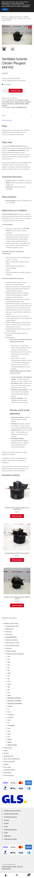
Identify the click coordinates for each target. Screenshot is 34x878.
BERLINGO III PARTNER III (15, 703)
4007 (9, 687)
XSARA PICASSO (19, 103)
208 (8, 670)
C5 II (9, 731)
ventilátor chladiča (11, 651)
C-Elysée (10, 706)
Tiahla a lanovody (9, 775)
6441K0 (8, 107)
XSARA (9, 742)
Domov (6, 16)
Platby (6, 833)
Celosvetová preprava (10, 817)
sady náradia (7, 772)
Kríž (9, 736)
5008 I (9, 695)
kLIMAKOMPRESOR (11, 637)
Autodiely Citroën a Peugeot (12, 810)
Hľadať (17, 875)
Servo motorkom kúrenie (12, 645)
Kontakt (6, 823)
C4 (8, 723)
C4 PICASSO (11, 725)
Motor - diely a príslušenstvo (12, 759)
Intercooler (9, 631)
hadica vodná (9, 629)
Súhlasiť (5, 9)
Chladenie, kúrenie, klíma (15, 16)
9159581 (13, 107)
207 (8, 667)
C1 (8, 709)
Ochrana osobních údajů (11, 814)
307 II (9, 681)
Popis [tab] (3, 115)
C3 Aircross (11, 714)
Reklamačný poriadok (10, 839)
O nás (6, 826)
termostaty (9, 648)
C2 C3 (9, 712)
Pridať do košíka (15, 91)
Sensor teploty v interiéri (12, 642)
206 (15, 18)
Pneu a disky (7, 767)
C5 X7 (9, 734)
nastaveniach (25, 6)
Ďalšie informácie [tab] (7, 120)
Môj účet (5, 875)
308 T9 (9, 684)
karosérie (6, 753)
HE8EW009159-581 (21, 107)
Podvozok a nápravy (9, 770)
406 (8, 689)
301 (8, 676)
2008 (9, 662)
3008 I (9, 673)
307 (14, 100)
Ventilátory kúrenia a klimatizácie (15, 653)
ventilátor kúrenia (20, 102)
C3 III (9, 720)
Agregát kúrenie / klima (12, 626)
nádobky (6, 764)
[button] (29, 27)
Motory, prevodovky (9, 761)
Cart (26, 874)
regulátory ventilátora (12, 640)
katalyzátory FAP (8, 756)
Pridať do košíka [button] (17, 516)
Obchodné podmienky (10, 829)
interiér (6, 750)
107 (8, 659)
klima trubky (9, 634)
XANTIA (10, 739)
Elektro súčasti (10, 102)
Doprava (6, 820)
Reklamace (7, 836)
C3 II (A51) (10, 717)
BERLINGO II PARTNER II (14, 700)
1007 (9, 656)
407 (8, 692)
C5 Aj (9, 728)
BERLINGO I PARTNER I (14, 698)
